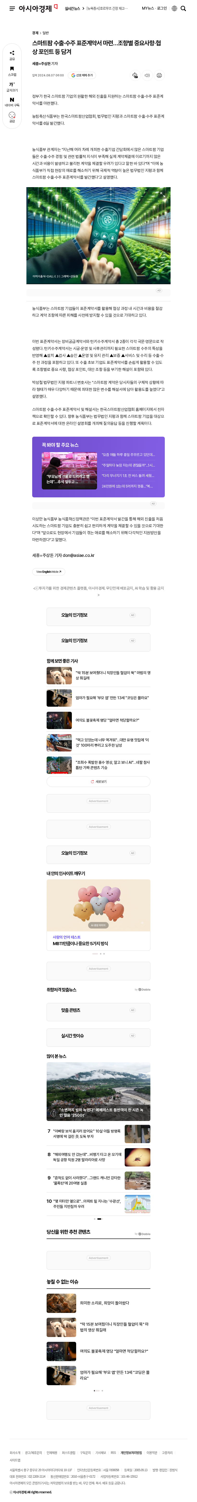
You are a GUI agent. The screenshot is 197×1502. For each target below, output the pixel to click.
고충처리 (167, 1452)
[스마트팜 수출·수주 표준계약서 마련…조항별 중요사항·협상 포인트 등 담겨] (98, 235)
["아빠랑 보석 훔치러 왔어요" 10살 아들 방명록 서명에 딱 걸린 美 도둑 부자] (137, 1142)
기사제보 (100, 1452)
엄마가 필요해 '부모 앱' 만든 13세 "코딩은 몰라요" (112, 698)
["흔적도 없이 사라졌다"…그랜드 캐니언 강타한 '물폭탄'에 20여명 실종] (137, 1189)
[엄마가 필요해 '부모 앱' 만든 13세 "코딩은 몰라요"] (59, 705)
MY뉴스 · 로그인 (154, 8)
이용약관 (152, 1452)
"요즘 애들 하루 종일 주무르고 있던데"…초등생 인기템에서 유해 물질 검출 (128, 455)
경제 (35, 33)
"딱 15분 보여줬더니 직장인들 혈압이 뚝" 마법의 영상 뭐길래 (113, 675)
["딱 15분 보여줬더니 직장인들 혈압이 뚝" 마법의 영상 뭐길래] (59, 683)
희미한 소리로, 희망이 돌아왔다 (104, 1303)
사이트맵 (15, 1460)
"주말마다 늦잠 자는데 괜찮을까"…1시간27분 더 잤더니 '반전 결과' (128, 465)
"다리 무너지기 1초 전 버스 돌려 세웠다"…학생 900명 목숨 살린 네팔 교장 (128, 476)
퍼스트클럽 (68, 1452)
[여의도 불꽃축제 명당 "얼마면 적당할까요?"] (59, 728)
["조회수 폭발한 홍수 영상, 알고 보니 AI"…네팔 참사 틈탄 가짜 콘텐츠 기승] (59, 773)
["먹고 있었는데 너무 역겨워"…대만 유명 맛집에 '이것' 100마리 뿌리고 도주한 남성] (59, 750)
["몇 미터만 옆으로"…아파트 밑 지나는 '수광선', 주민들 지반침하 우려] (137, 1212)
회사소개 (15, 1452)
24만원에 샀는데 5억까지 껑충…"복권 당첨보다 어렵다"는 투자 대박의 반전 (128, 486)
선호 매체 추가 (84, 75)
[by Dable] (142, 1233)
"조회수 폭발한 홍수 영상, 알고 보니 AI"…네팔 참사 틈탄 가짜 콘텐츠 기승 (113, 765)
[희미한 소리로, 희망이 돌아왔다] (61, 1312)
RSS (113, 1452)
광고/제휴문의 (33, 1452)
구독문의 (85, 1452)
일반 (46, 33)
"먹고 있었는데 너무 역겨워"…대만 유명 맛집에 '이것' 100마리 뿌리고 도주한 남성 (112, 743)
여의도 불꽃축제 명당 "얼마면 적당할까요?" (107, 720)
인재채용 (52, 1452)
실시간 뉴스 (72, 8)
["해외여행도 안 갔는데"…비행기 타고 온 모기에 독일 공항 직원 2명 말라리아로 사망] (137, 1165)
